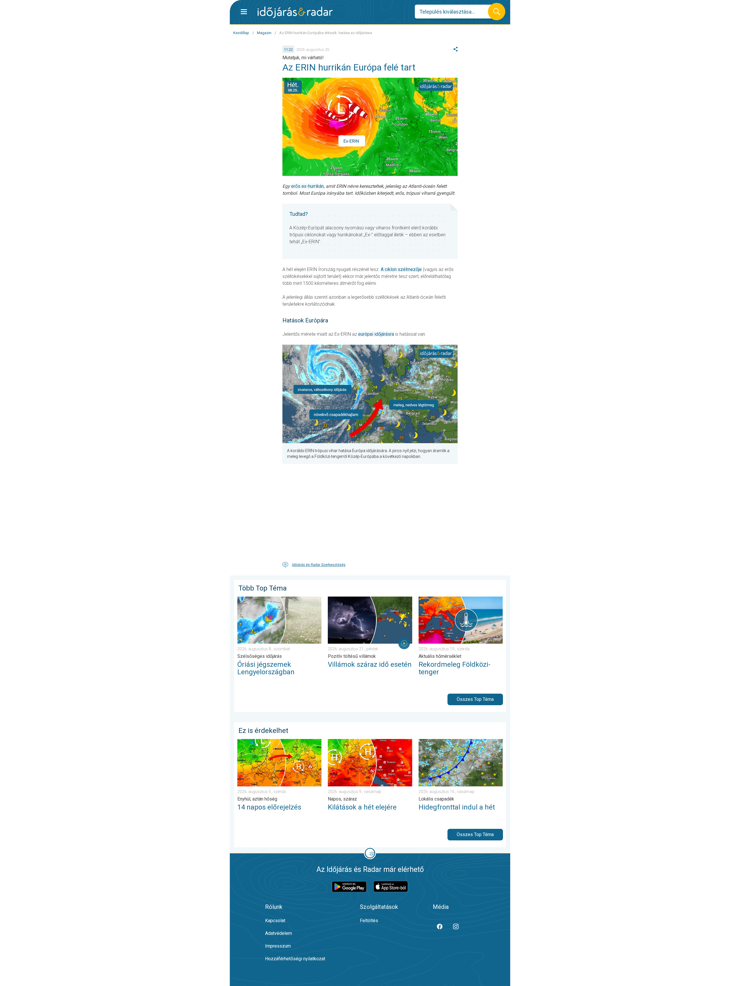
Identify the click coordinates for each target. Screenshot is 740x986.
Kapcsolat (275, 920)
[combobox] (456, 11)
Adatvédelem (278, 933)
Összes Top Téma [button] (475, 699)
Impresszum (278, 946)
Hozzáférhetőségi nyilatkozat (295, 958)
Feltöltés (369, 920)
